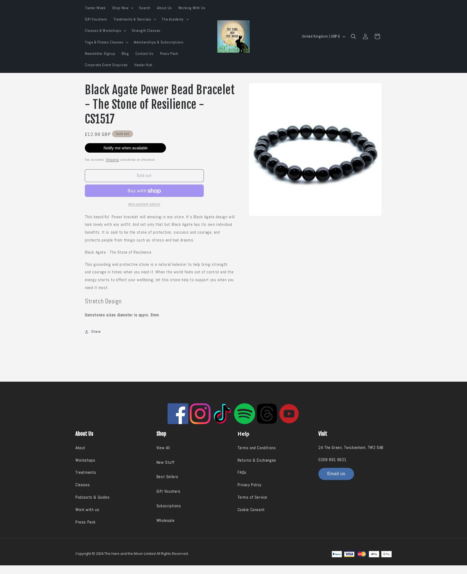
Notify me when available (126, 148)
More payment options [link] (144, 204)
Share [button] (96, 331)
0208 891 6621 (332, 459)
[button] (122, 8)
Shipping (112, 159)
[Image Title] (178, 413)
